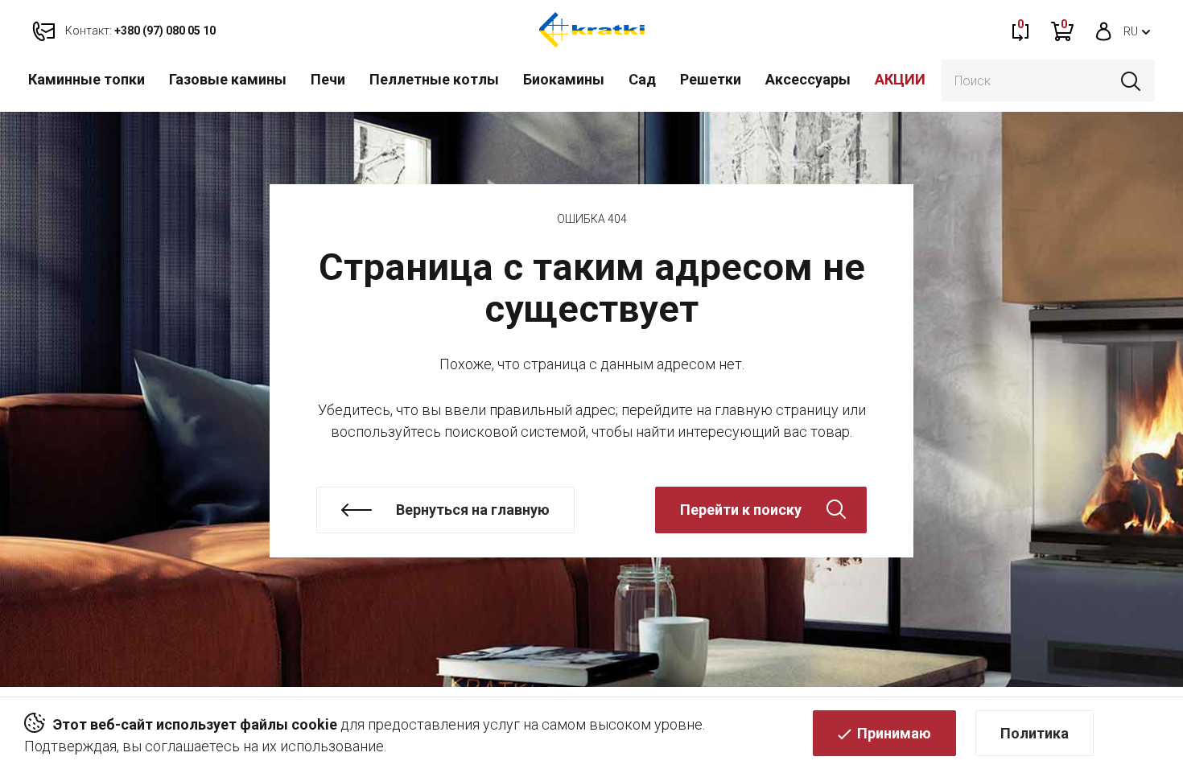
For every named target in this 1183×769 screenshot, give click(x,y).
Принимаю (894, 733)
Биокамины (563, 79)
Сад (642, 79)
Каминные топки (86, 79)
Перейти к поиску (741, 509)
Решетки (710, 79)
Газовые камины (227, 79)
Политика (1034, 733)
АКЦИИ (900, 79)
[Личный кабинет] (1103, 29)
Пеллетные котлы (434, 79)
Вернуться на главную (473, 509)
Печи (328, 79)
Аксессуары (808, 79)
